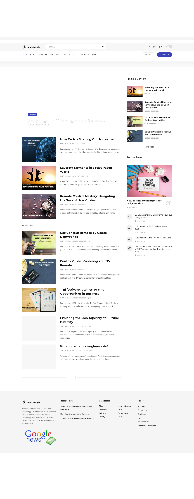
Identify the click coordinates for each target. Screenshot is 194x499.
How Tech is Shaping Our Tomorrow (87, 139)
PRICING (148, 55)
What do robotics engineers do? (84, 346)
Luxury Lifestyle (124, 406)
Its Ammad (34, 130)
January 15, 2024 (47, 130)
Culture (54, 55)
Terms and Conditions (147, 426)
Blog (94, 55)
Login (152, 47)
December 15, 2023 (80, 241)
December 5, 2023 (80, 298)
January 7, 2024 (79, 176)
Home (24, 55)
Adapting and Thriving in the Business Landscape (66, 122)
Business (43, 55)
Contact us (142, 410)
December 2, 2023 (80, 326)
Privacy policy (143, 422)
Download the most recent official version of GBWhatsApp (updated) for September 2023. (153, 249)
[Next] (74, 377)
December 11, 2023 (80, 269)
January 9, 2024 (79, 143)
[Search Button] (104, 46)
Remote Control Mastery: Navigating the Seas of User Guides (158, 105)
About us (141, 406)
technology (26, 411)
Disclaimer (142, 414)
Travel (120, 417)
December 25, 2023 (80, 204)
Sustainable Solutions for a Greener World (153, 238)
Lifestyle (67, 55)
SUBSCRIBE (164, 55)
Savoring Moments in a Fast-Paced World (77, 418)
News (33, 55)
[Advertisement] (97, 18)
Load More (149, 147)
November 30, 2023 (80, 350)
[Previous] (69, 377)
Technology (82, 55)
